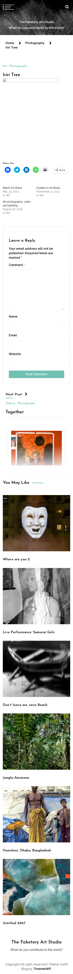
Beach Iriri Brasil (12, 187)
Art (5, 66)
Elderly (10, 403)
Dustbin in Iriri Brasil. (48, 187)
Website (15, 354)
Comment (17, 265)
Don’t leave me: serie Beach (25, 705)
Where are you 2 (16, 559)
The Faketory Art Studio (36, 22)
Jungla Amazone (16, 778)
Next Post (14, 394)
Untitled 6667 (14, 923)
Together (15, 412)
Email (13, 335)
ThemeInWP (42, 969)
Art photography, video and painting (17, 203)
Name (13, 316)
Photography (18, 66)
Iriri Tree (11, 75)
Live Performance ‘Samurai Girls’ (29, 632)
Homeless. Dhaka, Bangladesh (27, 850)
